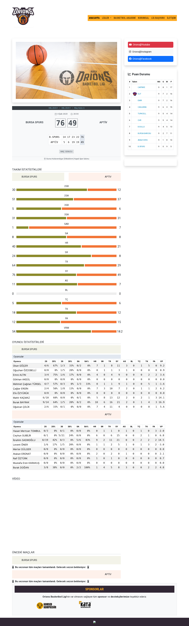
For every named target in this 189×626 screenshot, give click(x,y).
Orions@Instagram (141, 51)
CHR (139, 120)
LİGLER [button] (106, 18)
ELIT (139, 94)
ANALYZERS (143, 140)
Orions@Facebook (142, 58)
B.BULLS (141, 127)
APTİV (103, 122)
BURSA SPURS (34, 122)
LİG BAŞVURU (158, 18)
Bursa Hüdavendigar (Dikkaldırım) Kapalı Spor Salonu (68, 159)
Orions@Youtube (141, 44)
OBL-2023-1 (53, 108)
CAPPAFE (141, 87)
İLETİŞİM (171, 18)
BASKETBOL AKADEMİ (125, 18)
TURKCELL (142, 114)
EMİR (140, 100)
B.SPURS (141, 147)
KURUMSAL (143, 18)
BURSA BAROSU (144, 133)
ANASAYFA (94, 18)
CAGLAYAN (142, 107)
